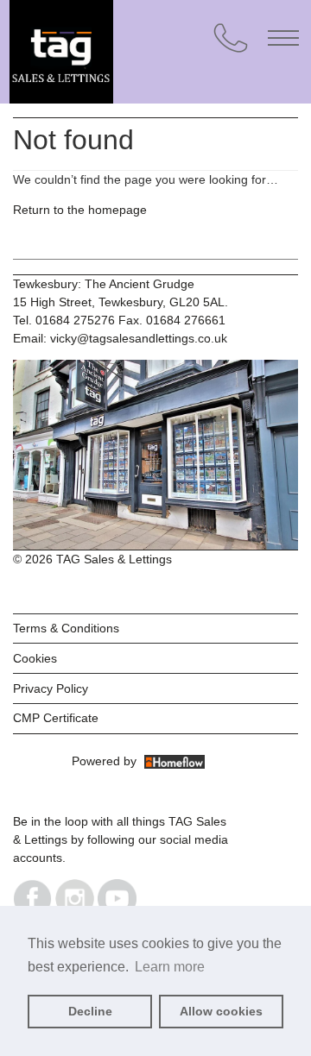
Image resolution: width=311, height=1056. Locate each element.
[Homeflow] (174, 761)
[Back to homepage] (139, 34)
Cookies (35, 658)
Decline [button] (90, 1011)
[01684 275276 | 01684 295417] (230, 38)
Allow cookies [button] (221, 1011)
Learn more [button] (170, 966)
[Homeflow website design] (70, 761)
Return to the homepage (80, 210)
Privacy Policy (50, 688)
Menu (283, 38)
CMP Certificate (55, 718)
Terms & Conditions (66, 628)
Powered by (107, 761)
